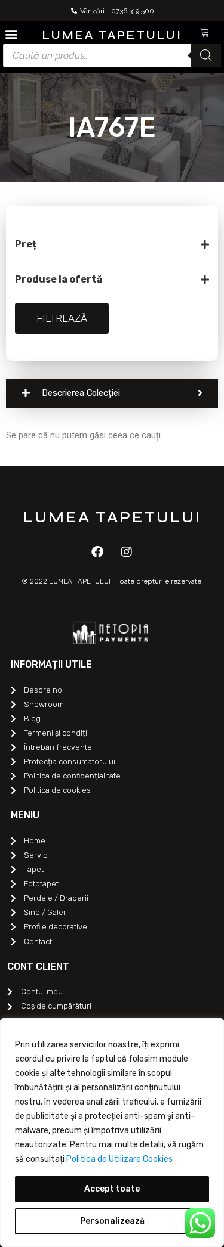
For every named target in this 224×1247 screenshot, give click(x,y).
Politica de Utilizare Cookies (119, 1159)
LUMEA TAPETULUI (112, 35)
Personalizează (112, 1221)
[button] (11, 34)
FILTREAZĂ (61, 318)
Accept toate (112, 1189)
